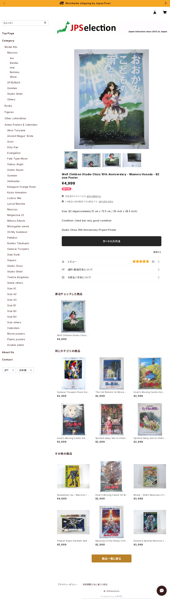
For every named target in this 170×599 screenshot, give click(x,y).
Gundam (12, 88)
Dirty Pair (12, 147)
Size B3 (12, 316)
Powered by (108, 596)
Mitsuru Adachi (16, 220)
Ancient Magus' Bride (20, 136)
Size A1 (11, 288)
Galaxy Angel (15, 164)
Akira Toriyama (16, 130)
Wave (13, 76)
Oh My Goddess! (17, 232)
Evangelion (14, 152)
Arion (10, 141)
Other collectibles (15, 118)
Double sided (15, 345)
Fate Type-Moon (17, 158)
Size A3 (12, 299)
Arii (12, 58)
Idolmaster (13, 181)
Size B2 (12, 311)
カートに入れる (111, 241)
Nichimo (15, 72)
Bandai (14, 62)
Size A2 (12, 294)
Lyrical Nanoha (16, 203)
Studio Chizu (15, 265)
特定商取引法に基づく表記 (95, 584)
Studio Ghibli (15, 93)
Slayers (11, 260)
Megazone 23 (15, 215)
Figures (9, 112)
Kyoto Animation (17, 192)
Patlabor (12, 237)
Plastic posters (16, 339)
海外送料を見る (106, 201)
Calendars (13, 328)
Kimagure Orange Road (21, 186)
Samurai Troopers (18, 249)
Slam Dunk (13, 254)
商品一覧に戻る (111, 558)
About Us (8, 352)
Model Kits (11, 47)
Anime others (15, 282)
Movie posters (16, 333)
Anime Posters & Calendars (21, 124)
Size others (14, 322)
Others (11, 99)
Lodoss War (14, 198)
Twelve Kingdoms (18, 277)
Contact (7, 359)
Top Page (8, 33)
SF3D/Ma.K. (14, 82)
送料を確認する (94, 196)
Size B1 (11, 305)
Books (8, 105)
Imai (12, 67)
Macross (12, 52)
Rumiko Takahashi (18, 243)
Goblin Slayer (15, 169)
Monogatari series (18, 226)
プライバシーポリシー (67, 584)
